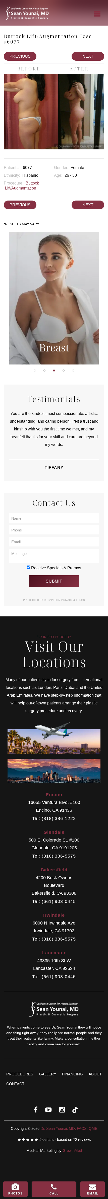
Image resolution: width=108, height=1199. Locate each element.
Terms (80, 600)
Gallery (47, 1074)
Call (54, 1193)
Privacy (67, 600)
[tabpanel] (54, 298)
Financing (72, 1074)
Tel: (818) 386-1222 (54, 818)
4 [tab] (64, 371)
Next (87, 56)
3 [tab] (54, 371)
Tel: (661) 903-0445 (54, 901)
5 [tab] (73, 371)
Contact (15, 1084)
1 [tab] (35, 371)
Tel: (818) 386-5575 (54, 856)
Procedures (19, 1074)
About (95, 1074)
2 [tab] (44, 371)
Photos (15, 1193)
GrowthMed (72, 1150)
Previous (20, 56)
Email (92, 1193)
